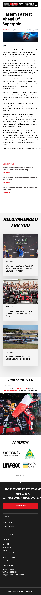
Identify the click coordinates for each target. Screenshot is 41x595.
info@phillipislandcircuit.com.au (13, 575)
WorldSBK (6, 30)
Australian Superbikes (10, 553)
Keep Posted (20, 506)
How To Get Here (8, 534)
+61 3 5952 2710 (12, 569)
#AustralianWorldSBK (11, 391)
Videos (5, 550)
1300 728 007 (13, 572)
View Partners (20, 475)
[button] (36, 4)
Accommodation (8, 537)
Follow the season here (10, 561)
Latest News (7, 547)
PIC (15, 30)
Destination (6, 539)
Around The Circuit (9, 526)
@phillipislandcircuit (21, 388)
